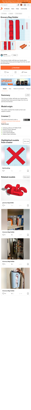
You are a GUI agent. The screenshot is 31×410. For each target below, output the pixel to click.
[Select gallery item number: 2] (14, 258)
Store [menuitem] (12, 8)
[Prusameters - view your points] (21, 5)
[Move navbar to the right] (29, 8)
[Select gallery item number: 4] (16, 258)
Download (16, 67)
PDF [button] (28, 95)
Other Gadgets (19, 13)
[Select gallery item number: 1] (12, 258)
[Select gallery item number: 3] (15, 258)
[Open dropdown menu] (28, 17)
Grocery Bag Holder (8, 232)
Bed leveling (6, 168)
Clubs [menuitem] (17, 8)
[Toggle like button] (3, 171)
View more (26, 141)
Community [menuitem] (24, 8)
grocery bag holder (8, 202)
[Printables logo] (1, 8)
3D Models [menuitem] (7, 8)
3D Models (4, 13)
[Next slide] (29, 45)
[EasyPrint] (18, 5)
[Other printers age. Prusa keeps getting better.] (15, 82)
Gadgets (11, 13)
